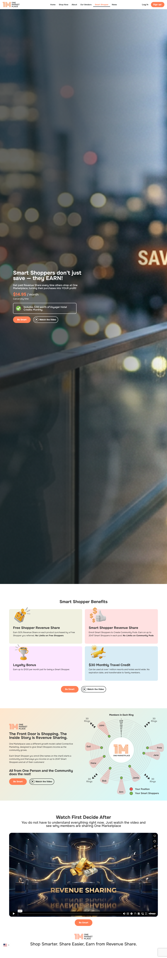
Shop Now (63, 4)
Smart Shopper (101, 4)
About (74, 4)
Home (52, 4)
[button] (6, 945)
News (114, 4)
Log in (145, 4)
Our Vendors (85, 4)
